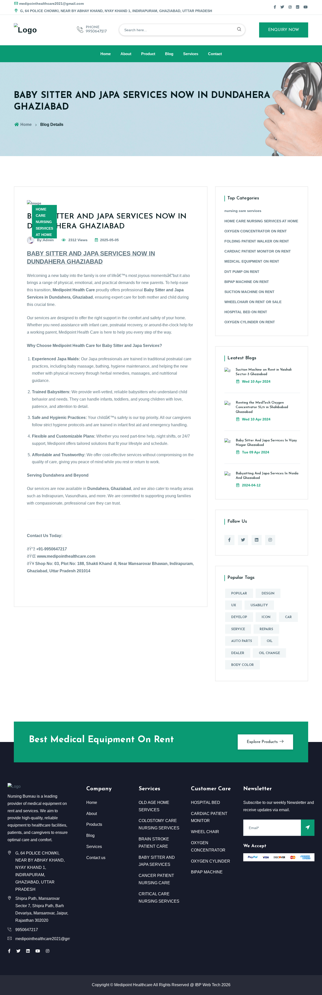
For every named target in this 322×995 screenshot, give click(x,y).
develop (239, 617)
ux (233, 605)
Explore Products (263, 742)
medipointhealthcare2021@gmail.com (51, 4)
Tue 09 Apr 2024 (255, 452)
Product (148, 54)
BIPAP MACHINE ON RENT (246, 282)
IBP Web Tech (207, 985)
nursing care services (242, 211)
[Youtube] (38, 951)
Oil (269, 641)
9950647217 (96, 31)
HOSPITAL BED (205, 802)
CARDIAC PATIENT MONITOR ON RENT (257, 251)
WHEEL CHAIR (205, 832)
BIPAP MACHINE (207, 872)
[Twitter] (282, 7)
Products (94, 824)
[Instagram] (290, 7)
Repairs (266, 629)
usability (259, 605)
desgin (268, 593)
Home (105, 54)
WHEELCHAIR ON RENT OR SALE (252, 302)
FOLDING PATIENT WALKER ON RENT (256, 241)
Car (288, 617)
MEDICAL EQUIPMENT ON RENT (251, 261)
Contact (215, 54)
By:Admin (45, 240)
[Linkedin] (257, 540)
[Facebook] (274, 7)
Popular (239, 593)
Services (190, 54)
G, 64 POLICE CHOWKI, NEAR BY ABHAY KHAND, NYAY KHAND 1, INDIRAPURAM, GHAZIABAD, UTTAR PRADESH (115, 11)
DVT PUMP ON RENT (241, 272)
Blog (169, 54)
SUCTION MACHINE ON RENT (249, 292)
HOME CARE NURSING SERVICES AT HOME (261, 221)
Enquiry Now (283, 30)
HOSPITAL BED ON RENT (245, 312)
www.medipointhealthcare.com (66, 556)
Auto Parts (241, 641)
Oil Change (269, 653)
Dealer (237, 653)
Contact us (95, 858)
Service (238, 629)
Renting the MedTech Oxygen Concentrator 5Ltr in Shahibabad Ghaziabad (262, 407)
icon (266, 617)
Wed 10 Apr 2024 (255, 381)
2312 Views (77, 240)
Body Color (242, 665)
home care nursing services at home (44, 222)
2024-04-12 (251, 485)
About (125, 54)
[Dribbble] (298, 7)
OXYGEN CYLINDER (210, 861)
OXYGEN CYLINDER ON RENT (249, 322)
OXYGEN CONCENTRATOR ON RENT (255, 231)
